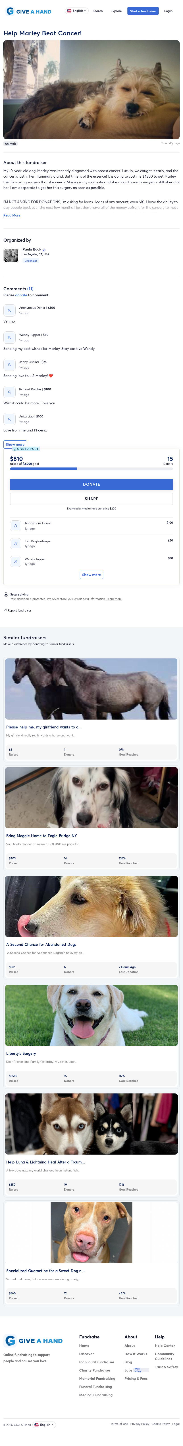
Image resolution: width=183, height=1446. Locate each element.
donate (21, 295)
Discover (86, 1353)
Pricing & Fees (136, 1378)
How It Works (136, 1353)
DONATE (91, 484)
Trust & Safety (166, 1366)
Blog (128, 1362)
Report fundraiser (19, 610)
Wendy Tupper (35, 559)
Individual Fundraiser (96, 1362)
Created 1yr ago (170, 143)
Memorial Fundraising (97, 1378)
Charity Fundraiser (94, 1370)
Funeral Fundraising (95, 1386)
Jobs (128, 1370)
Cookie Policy (161, 1424)
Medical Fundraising (96, 1394)
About (130, 1345)
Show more (91, 574)
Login (168, 11)
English (78, 11)
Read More (11, 215)
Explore (116, 11)
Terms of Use (119, 1424)
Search (98, 11)
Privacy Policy (139, 1424)
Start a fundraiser (143, 11)
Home (84, 1345)
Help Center (165, 1345)
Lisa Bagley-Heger (38, 541)
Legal (176, 1424)
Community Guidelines (164, 1356)
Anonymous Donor (38, 523)
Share (91, 498)
